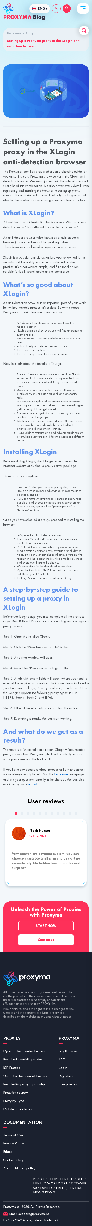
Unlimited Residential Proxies (25, 1076)
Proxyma (15, 33)
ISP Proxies (11, 1067)
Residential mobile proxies (22, 1059)
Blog (29, 33)
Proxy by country (15, 1092)
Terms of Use (13, 1135)
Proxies (12, 1039)
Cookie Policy (13, 1160)
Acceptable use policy (19, 1168)
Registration (67, 1076)
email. (33, 784)
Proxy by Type (13, 1101)
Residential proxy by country (24, 1084)
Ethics (7, 1151)
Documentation (22, 1123)
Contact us (46, 939)
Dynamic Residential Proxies (24, 1051)
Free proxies (68, 1084)
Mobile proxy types (17, 1109)
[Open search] (84, 30)
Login (63, 1067)
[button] (16, 813)
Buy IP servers (69, 1051)
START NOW (46, 926)
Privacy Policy (13, 1143)
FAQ (62, 1059)
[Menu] (83, 8)
